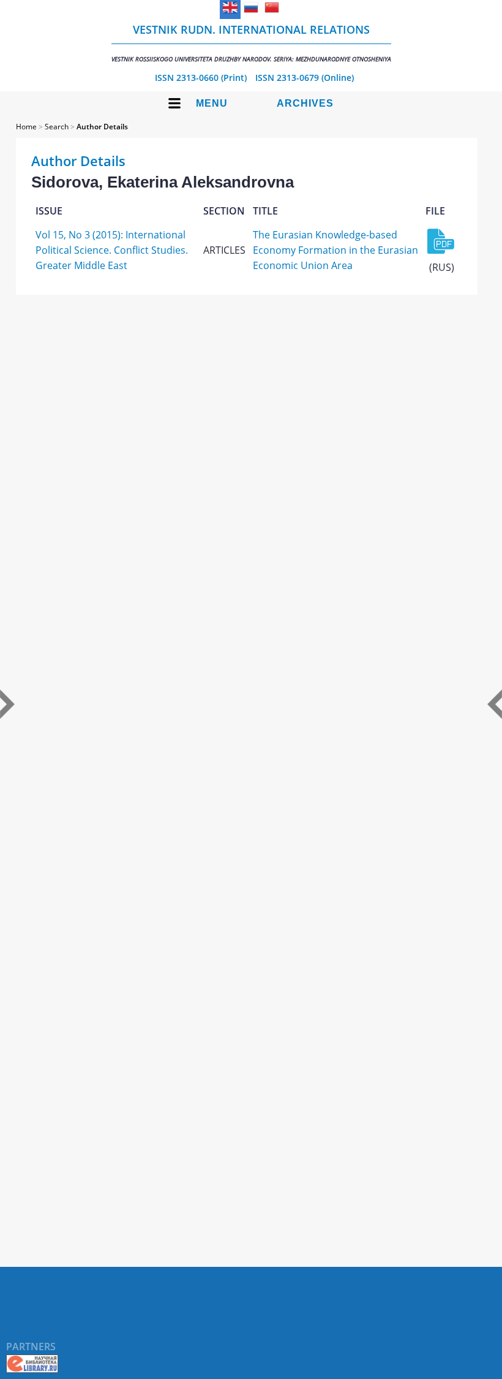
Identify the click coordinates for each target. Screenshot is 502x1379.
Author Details (102, 126)
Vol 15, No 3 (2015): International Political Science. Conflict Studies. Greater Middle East (112, 250)
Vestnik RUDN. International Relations (251, 42)
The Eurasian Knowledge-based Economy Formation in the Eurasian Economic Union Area (335, 250)
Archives (305, 103)
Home (26, 126)
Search (57, 126)
